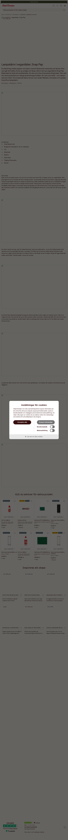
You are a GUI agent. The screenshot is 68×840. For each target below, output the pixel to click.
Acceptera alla (22, 422)
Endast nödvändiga (45, 422)
